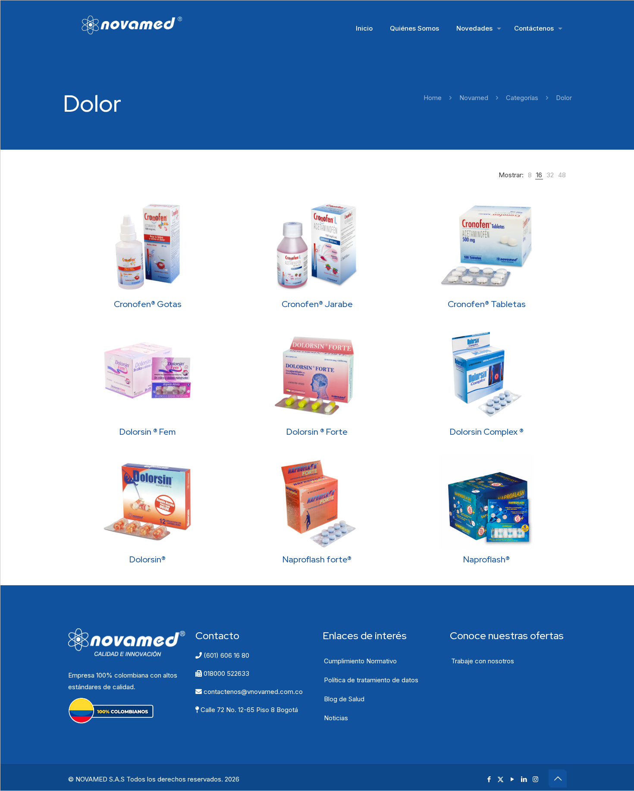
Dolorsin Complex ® (487, 431)
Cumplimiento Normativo (360, 661)
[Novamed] (138, 24)
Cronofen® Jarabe (317, 304)
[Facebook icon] (488, 779)
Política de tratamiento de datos (371, 680)
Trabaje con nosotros (482, 661)
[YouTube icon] (512, 779)
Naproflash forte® (317, 559)
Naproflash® (486, 559)
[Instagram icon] (535, 779)
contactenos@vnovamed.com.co (252, 691)
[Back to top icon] (558, 778)
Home (433, 98)
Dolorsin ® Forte (317, 431)
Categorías (522, 98)
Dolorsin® (147, 559)
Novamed (473, 98)
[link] (530, 175)
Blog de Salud (344, 699)
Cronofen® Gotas (148, 304)
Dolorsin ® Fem (147, 431)
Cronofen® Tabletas (487, 304)
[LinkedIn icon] (523, 779)
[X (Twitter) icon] (500, 779)
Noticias (336, 718)
